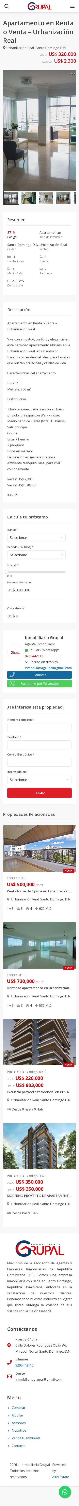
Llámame (39, 675)
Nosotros (19, 1430)
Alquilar (17, 1415)
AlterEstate (60, 1477)
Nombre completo (20, 720)
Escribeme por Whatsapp (39, 683)
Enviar (40, 793)
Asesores (19, 1423)
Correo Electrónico (20, 754)
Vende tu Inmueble (26, 1438)
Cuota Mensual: (16, 608)
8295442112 (34, 656)
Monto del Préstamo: (19, 582)
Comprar (18, 1407)
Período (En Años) (20, 547)
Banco (12, 530)
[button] (11, 198)
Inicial (13, 565)
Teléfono (14, 737)
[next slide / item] (73, 130)
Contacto (19, 1446)
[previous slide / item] (6, 130)
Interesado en (17, 772)
